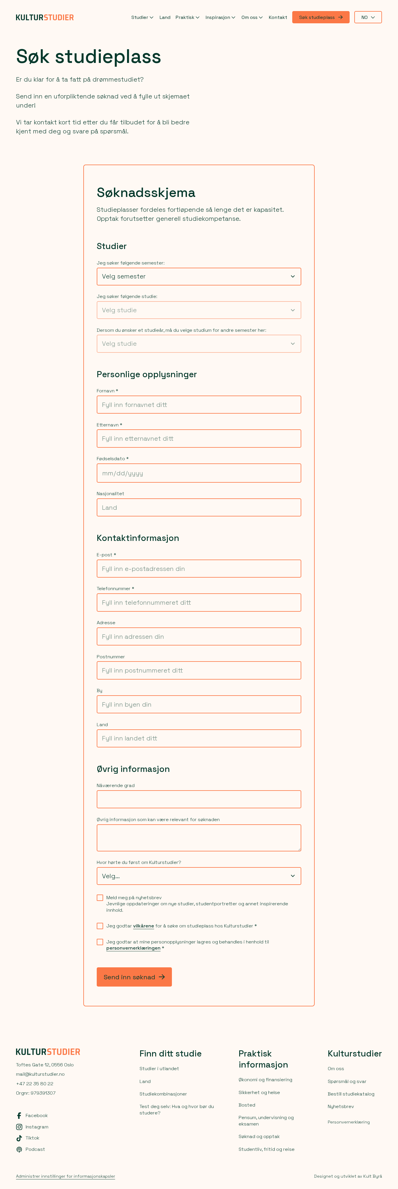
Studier (139, 17)
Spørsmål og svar (347, 1081)
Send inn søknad (129, 977)
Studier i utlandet (159, 1068)
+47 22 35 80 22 (34, 1084)
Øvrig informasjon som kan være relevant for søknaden (158, 819)
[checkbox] (100, 898)
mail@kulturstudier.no (40, 1074)
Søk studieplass (317, 17)
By (99, 690)
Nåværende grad (116, 785)
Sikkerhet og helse (259, 1092)
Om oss (250, 17)
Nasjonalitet (110, 494)
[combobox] (199, 276)
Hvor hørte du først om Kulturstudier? (139, 862)
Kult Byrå (372, 1176)
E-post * (106, 555)
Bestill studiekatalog (351, 1094)
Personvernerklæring (349, 1122)
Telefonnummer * (115, 588)
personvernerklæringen (133, 948)
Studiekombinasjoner (163, 1094)
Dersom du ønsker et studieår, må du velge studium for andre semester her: (181, 330)
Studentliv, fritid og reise (267, 1149)
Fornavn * (107, 391)
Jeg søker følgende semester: (131, 263)
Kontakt (278, 17)
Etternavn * (109, 425)
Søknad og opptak (259, 1136)
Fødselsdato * (113, 459)
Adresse (106, 623)
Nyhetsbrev (341, 1106)
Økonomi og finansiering (265, 1080)
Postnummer (111, 657)
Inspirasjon (217, 17)
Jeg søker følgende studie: (127, 296)
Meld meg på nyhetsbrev (134, 898)
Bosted (247, 1105)
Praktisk (184, 17)
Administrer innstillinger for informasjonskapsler (65, 1176)
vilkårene (143, 926)
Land (164, 17)
